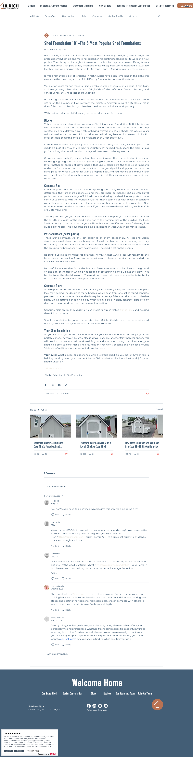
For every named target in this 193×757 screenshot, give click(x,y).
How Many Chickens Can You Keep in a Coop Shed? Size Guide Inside (142, 444)
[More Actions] (147, 502)
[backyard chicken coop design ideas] (50, 426)
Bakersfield (51, 16)
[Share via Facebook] (45, 384)
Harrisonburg (69, 16)
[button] (31, 5)
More (131, 16)
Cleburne (97, 16)
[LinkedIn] (106, 706)
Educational (59, 375)
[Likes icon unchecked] (53, 514)
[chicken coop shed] (142, 426)
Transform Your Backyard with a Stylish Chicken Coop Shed (95, 444)
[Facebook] (89, 706)
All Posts (34, 16)
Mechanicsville (115, 16)
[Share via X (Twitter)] (52, 384)
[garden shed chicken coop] (96, 426)
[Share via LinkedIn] (59, 384)
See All (159, 409)
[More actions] (147, 35)
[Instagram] (94, 706)
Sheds (48, 375)
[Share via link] (66, 384)
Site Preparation (75, 375)
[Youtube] (100, 706)
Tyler (84, 16)
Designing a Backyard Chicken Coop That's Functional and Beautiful (48, 444)
